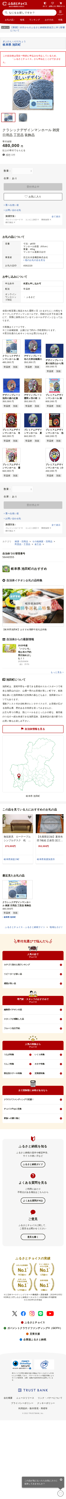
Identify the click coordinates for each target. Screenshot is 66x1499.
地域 (22, 19)
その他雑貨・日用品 (42, 541)
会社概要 (8, 1398)
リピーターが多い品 (13, 974)
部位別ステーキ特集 (13, 1073)
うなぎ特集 (9, 1054)
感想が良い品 (10, 983)
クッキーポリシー (46, 1403)
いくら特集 (40, 1054)
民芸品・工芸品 (23, 544)
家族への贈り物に (12, 1118)
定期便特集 (40, 1073)
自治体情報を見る (35, 729)
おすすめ (49, 19)
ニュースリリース (25, 1398)
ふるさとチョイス (35, 1322)
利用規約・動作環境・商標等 (32, 1408)
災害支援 (35, 1333)
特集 (60, 19)
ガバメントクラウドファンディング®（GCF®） (34, 1328)
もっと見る (56, 672)
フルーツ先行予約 (12, 1028)
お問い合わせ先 (13, 210)
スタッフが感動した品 (14, 1019)
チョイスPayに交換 (12, 1109)
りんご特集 (9, 1064)
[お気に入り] (60, 1493)
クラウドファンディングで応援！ (19, 1099)
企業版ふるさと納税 (34, 1339)
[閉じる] (61, 1479)
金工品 (38, 544)
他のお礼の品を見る (35, 260)
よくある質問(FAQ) (33, 1200)
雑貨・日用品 (22, 541)
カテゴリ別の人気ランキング (17, 964)
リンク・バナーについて (50, 1398)
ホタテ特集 (40, 1064)
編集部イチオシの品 (13, 1009)
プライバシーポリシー (22, 1403)
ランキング (34, 19)
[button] (60, 13)
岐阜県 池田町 (10, 917)
